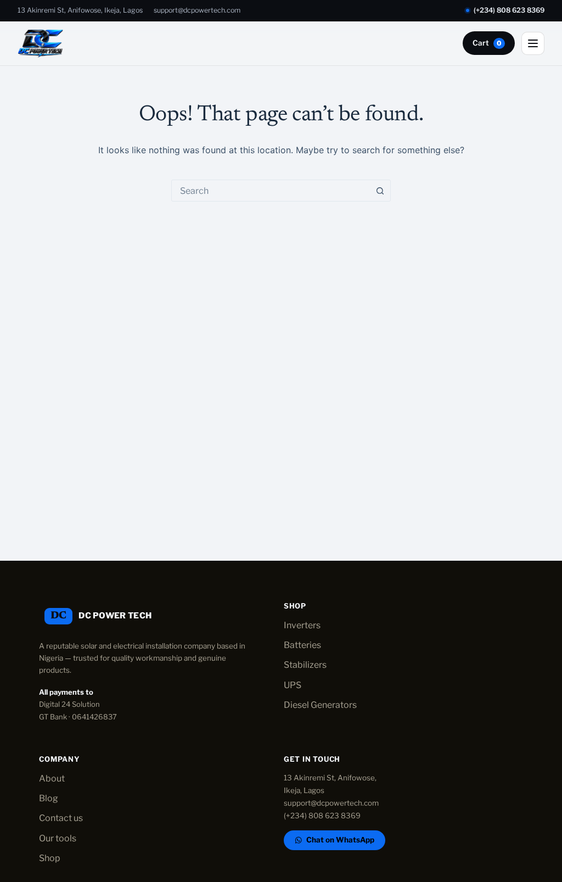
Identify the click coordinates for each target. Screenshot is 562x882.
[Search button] (379, 190)
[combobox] (270, 191)
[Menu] (532, 43)
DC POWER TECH (114, 616)
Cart (487, 42)
